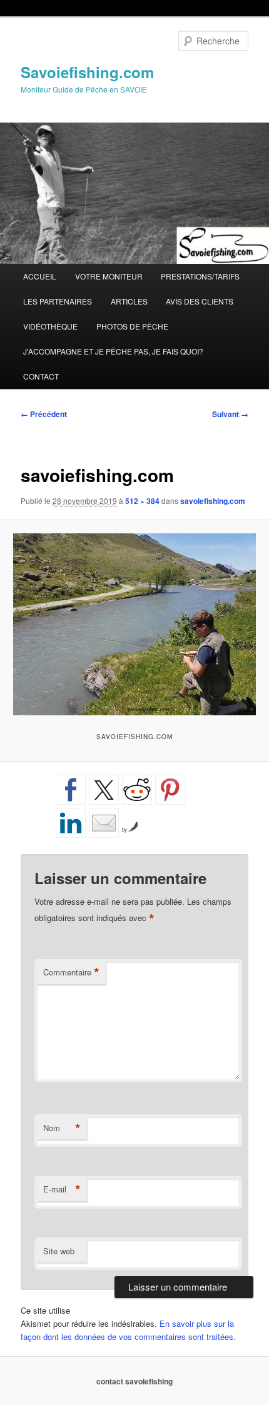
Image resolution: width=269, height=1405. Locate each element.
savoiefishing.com (212, 500)
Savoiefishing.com (87, 72)
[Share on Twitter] (104, 790)
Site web (58, 1251)
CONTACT (41, 376)
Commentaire (71, 972)
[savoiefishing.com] (134, 624)
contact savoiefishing (134, 1381)
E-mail (62, 1189)
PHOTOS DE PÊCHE (132, 326)
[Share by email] (104, 823)
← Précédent (44, 414)
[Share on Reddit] (137, 790)
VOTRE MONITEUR (109, 276)
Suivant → (230, 414)
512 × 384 (142, 500)
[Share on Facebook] (71, 790)
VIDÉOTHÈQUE (50, 326)
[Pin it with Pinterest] (170, 790)
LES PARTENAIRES (57, 301)
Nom (62, 1128)
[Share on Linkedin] (71, 823)
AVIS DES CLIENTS (199, 301)
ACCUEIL (39, 276)
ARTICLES (129, 301)
